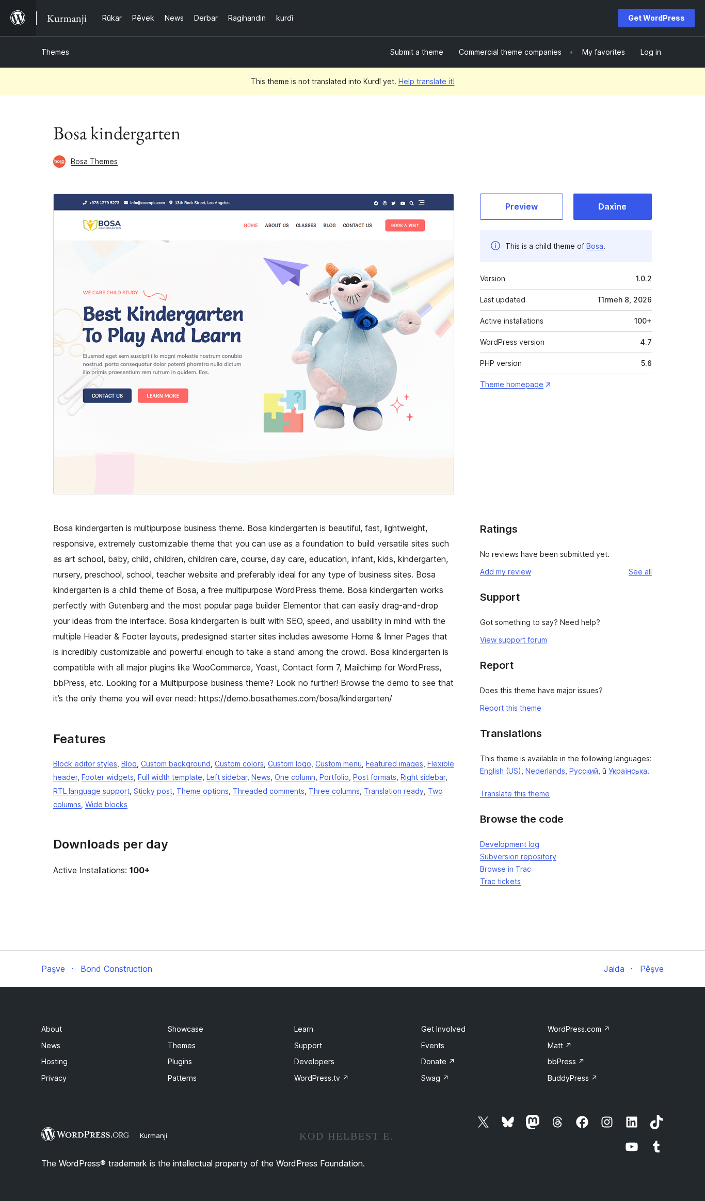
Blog (129, 763)
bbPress (566, 1061)
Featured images (394, 763)
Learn (303, 1028)
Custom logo (289, 763)
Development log (509, 844)
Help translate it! (426, 81)
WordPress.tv (321, 1078)
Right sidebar (422, 777)
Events (432, 1045)
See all (640, 571)
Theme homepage (511, 384)
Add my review (505, 571)
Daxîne (612, 206)
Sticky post (153, 791)
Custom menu (338, 763)
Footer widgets (108, 777)
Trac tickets (500, 881)
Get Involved (443, 1028)
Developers (314, 1061)
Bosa (594, 246)
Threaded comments (269, 791)
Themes (55, 51)
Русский (583, 770)
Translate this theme (515, 793)
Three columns (334, 791)
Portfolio (334, 777)
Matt (560, 1045)
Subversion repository (518, 856)
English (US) (500, 770)
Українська (627, 770)
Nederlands (545, 770)
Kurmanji (153, 1135)
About (51, 1028)
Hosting (54, 1061)
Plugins (180, 1061)
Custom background (176, 763)
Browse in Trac (505, 868)
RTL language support (91, 791)
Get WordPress (656, 17)
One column (295, 777)
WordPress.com (579, 1028)
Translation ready (394, 791)
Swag (435, 1078)
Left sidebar (226, 777)
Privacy (54, 1078)
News (260, 777)
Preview (521, 206)
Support (308, 1045)
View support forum (513, 639)
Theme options (203, 791)
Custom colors (239, 763)
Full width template (170, 777)
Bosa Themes (94, 161)
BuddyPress (573, 1078)
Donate (438, 1061)
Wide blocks (106, 804)
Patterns (182, 1078)
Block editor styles (85, 763)
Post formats (374, 777)
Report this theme (510, 707)
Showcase (185, 1028)
